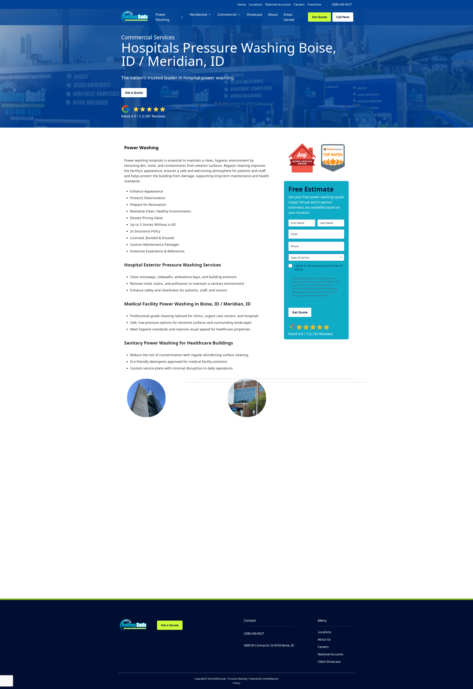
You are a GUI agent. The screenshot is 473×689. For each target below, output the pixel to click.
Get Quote (319, 17)
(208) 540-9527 (342, 4)
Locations (255, 4)
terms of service (320, 295)
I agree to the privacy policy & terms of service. (318, 267)
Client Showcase (329, 662)
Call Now (342, 17)
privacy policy (299, 295)
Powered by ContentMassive (263, 678)
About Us (324, 639)
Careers (299, 4)
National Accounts (278, 4)
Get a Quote (134, 93)
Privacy (236, 683)
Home (241, 4)
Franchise (314, 4)
